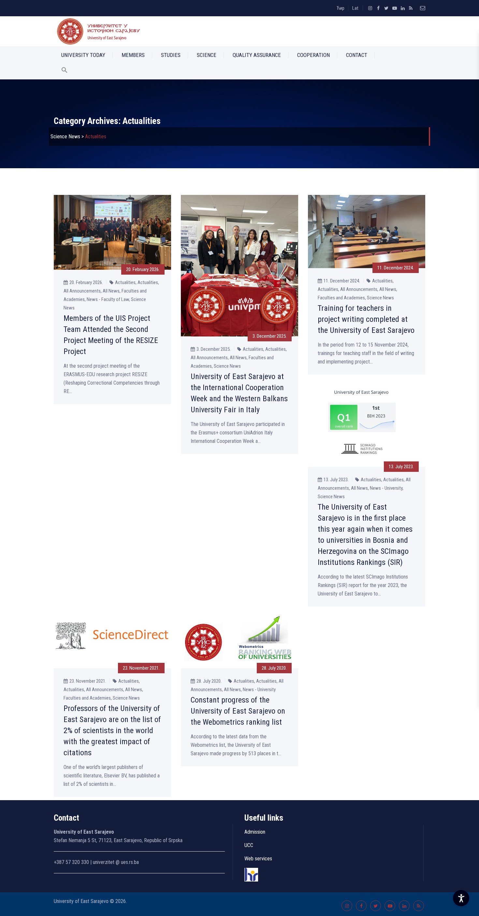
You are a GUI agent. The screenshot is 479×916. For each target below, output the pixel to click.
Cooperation (313, 55)
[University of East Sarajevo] (97, 31)
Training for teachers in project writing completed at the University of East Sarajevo (366, 319)
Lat (355, 8)
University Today (83, 55)
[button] (64, 71)
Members (133, 55)
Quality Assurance (257, 55)
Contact (356, 55)
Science (206, 55)
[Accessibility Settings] (461, 898)
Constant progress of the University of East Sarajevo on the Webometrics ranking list (238, 711)
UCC (248, 845)
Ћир (340, 8)
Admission (254, 832)
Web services (258, 858)
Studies (171, 55)
